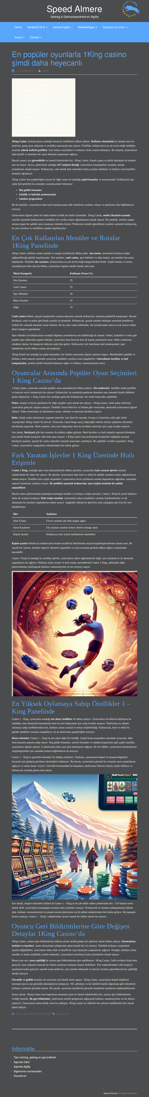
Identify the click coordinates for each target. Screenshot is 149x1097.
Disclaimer (20, 1076)
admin (45, 70)
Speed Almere (74, 8)
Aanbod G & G (36, 27)
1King (29, 422)
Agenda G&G (22, 1062)
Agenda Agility (22, 1066)
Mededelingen (86, 27)
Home (18, 27)
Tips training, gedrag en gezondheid (35, 1057)
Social (19, 37)
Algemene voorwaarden (28, 1071)
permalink (62, 1013)
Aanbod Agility (62, 27)
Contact (35, 37)
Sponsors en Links (114, 27)
